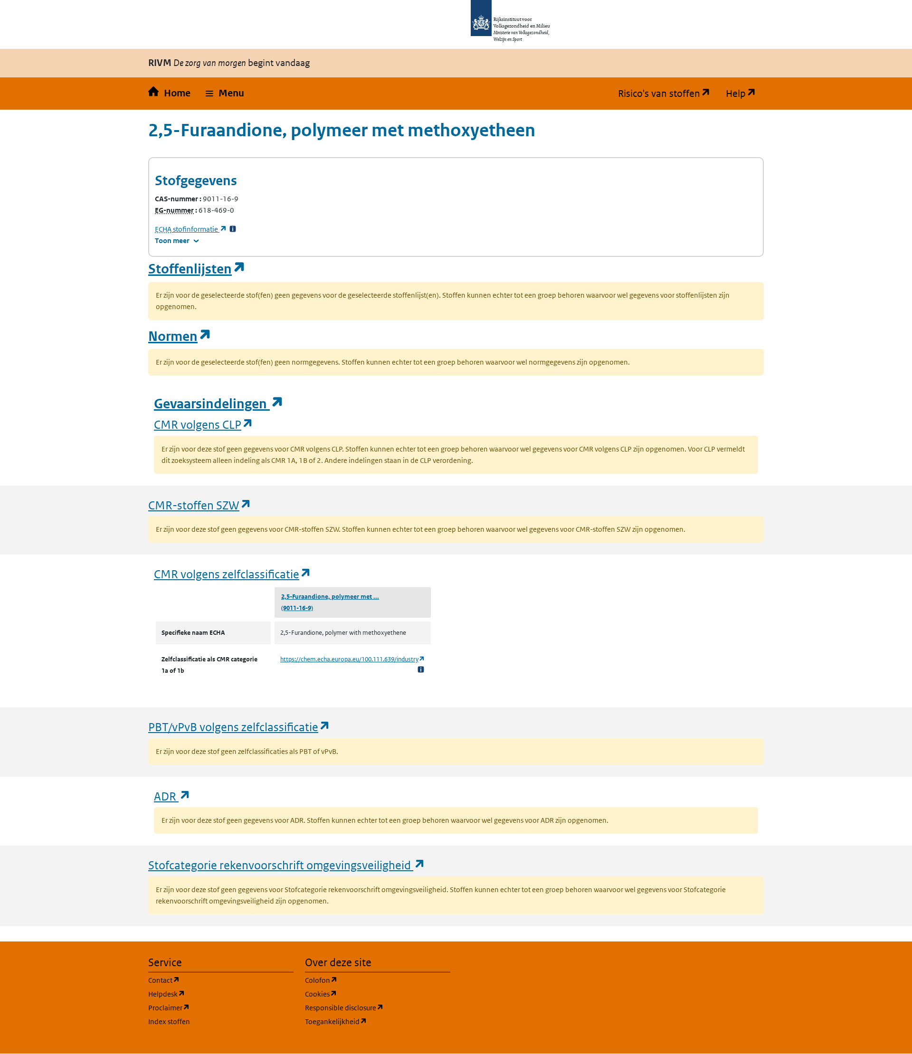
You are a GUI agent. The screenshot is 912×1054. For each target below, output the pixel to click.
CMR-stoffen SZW (200, 505)
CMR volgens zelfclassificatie (233, 574)
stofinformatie (191, 229)
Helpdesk (212, 993)
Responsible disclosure (377, 1007)
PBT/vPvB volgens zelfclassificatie (239, 727)
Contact (209, 980)
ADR (172, 796)
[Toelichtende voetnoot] (421, 669)
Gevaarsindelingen (219, 403)
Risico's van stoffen (668, 93)
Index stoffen (169, 1021)
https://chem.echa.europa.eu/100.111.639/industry (352, 659)
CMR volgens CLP (204, 424)
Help (745, 93)
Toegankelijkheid (377, 1021)
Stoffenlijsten (197, 269)
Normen (180, 336)
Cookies (366, 993)
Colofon (366, 980)
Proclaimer (214, 1007)
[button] (225, 93)
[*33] (232, 229)
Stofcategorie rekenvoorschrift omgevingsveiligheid (287, 865)
